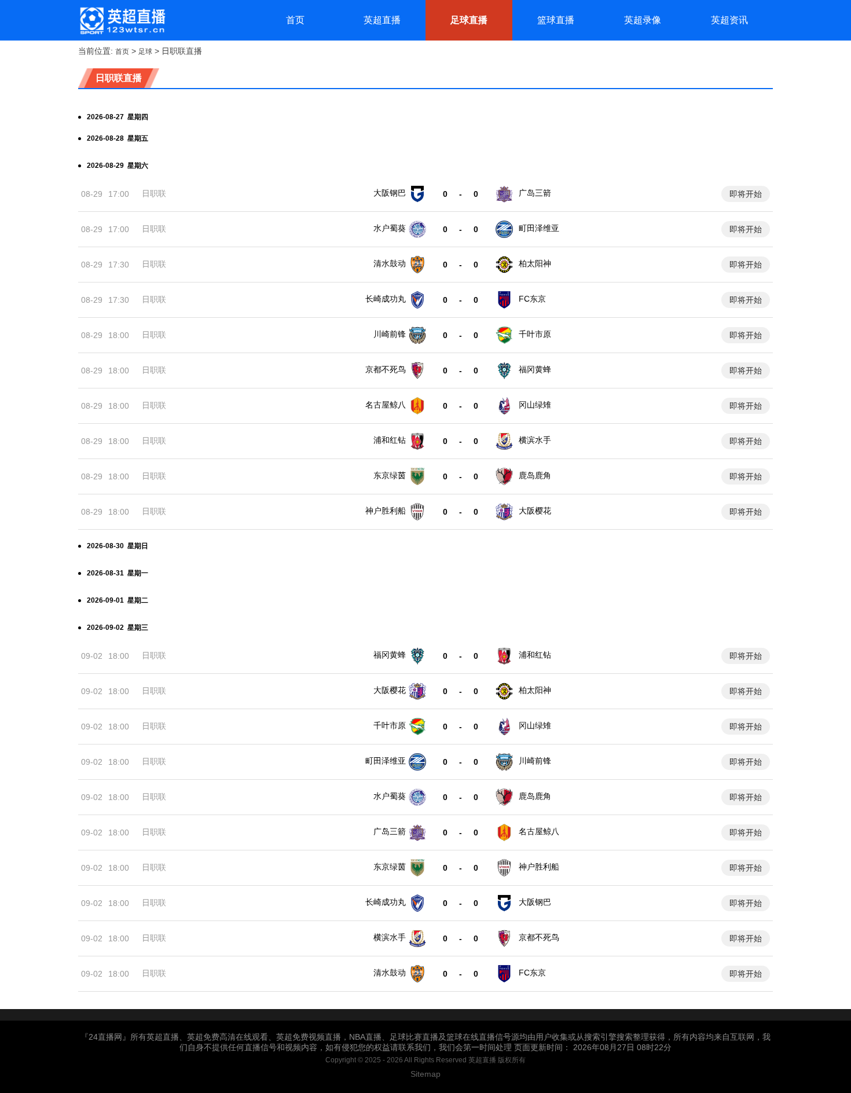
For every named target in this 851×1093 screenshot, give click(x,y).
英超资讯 (729, 20)
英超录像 (642, 20)
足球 (145, 51)
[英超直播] (122, 20)
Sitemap (425, 1074)
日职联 (154, 193)
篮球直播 (555, 20)
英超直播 (382, 20)
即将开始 (745, 194)
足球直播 (468, 20)
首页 (295, 20)
